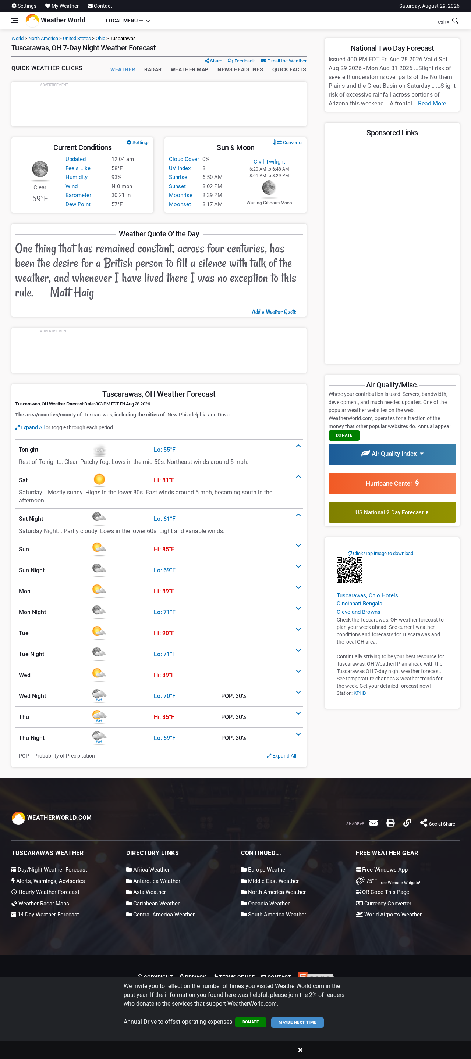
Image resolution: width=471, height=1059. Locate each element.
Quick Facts (289, 69)
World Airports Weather (392, 914)
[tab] (159, 450)
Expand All (32, 427)
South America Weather (276, 914)
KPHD (360, 693)
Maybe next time (297, 1022)
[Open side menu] (14, 20)
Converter (292, 142)
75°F (392, 881)
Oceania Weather (268, 903)
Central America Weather (163, 914)
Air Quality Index (395, 453)
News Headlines (240, 69)
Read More (432, 103)
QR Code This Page (385, 892)
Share (215, 61)
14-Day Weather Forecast (47, 914)
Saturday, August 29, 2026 (429, 6)
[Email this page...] (373, 823)
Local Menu (122, 21)
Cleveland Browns (358, 612)
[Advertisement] (159, 104)
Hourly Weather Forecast (48, 892)
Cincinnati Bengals (359, 603)
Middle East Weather (273, 881)
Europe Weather (267, 869)
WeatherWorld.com (58, 817)
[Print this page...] (390, 823)
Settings (26, 6)
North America (43, 38)
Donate (250, 1022)
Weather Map (190, 69)
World (17, 38)
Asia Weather (149, 892)
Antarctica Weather (156, 881)
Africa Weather (151, 869)
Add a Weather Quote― (277, 311)
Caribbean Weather (156, 903)
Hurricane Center (390, 483)
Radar (153, 69)
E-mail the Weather (286, 61)
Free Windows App (384, 869)
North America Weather (276, 892)
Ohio (100, 38)
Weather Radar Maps (43, 903)
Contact (102, 6)
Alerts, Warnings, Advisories (50, 881)
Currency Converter (387, 903)
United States (77, 38)
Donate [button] (344, 435)
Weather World (62, 20)
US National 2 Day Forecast (390, 512)
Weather (122, 69)
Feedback (244, 61)
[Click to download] (349, 569)
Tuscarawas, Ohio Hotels (367, 595)
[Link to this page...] (407, 823)
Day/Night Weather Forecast (51, 869)
